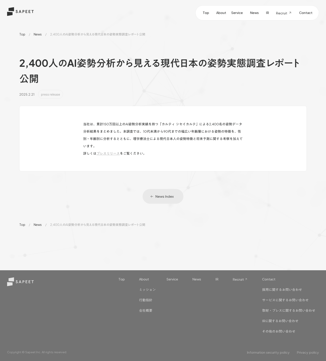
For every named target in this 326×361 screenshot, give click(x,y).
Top (22, 34)
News (38, 34)
